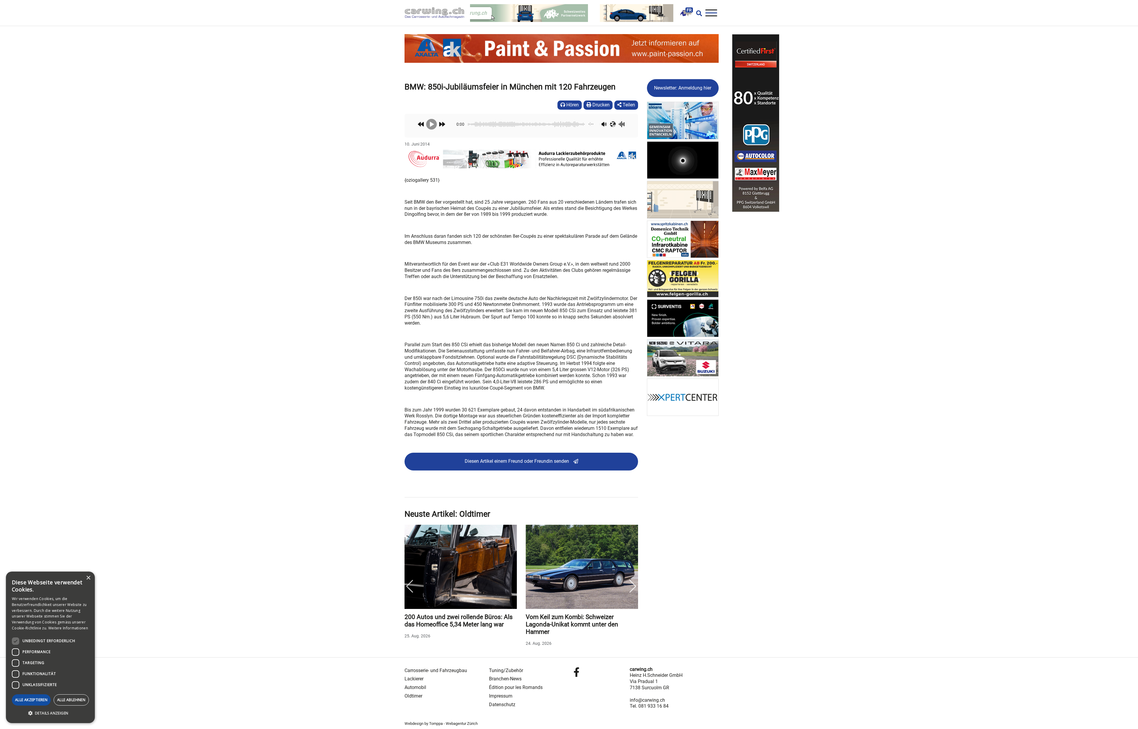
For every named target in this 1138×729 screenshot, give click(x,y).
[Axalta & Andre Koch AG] (521, 159)
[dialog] (50, 647)
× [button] (88, 578)
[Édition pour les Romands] (686, 13)
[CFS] (755, 123)
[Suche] (697, 13)
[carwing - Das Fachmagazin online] (437, 13)
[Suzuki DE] (683, 357)
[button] (50, 713)
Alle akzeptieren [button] (31, 699)
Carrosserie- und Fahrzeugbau (436, 670)
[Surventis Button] (683, 318)
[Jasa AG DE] (683, 159)
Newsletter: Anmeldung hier (682, 88)
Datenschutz (502, 704)
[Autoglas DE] (683, 199)
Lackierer (414, 679)
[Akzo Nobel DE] (683, 120)
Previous (409, 586)
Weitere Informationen (68, 628)
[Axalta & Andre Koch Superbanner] (562, 48)
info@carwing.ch (647, 700)
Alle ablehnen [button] (71, 699)
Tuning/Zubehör (506, 670)
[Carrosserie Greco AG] (683, 278)
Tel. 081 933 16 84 (649, 706)
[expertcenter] (683, 397)
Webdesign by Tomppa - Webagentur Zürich (441, 723)
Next (633, 586)
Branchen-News (505, 679)
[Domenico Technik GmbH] (683, 239)
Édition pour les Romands (516, 687)
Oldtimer (413, 696)
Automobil (415, 687)
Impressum (500, 696)
